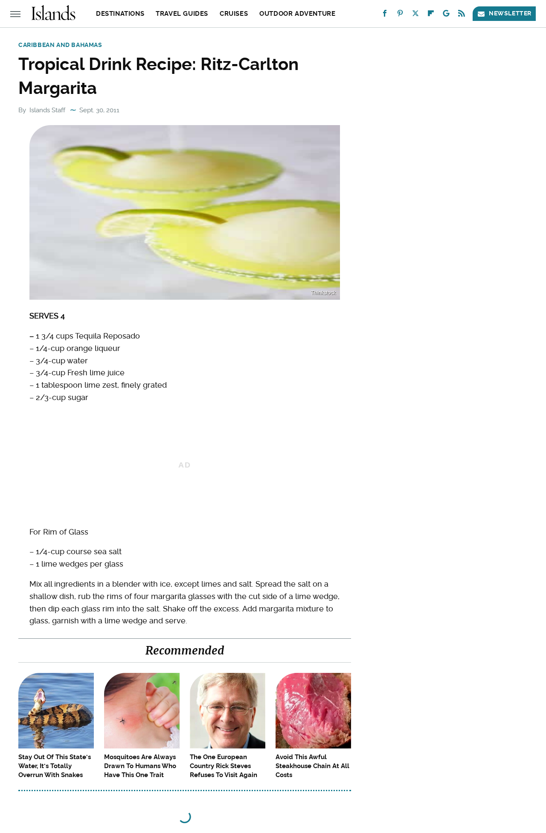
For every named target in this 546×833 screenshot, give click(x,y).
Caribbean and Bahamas (60, 44)
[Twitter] (415, 15)
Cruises (234, 14)
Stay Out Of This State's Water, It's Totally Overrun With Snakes (54, 766)
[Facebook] (384, 15)
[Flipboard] (431, 15)
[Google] (446, 15)
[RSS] (461, 15)
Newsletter (510, 13)
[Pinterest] (400, 15)
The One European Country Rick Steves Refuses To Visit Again (223, 766)
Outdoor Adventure (297, 14)
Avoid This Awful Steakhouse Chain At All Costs (312, 766)
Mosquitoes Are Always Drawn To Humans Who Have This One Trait (140, 766)
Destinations (120, 14)
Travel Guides (182, 14)
